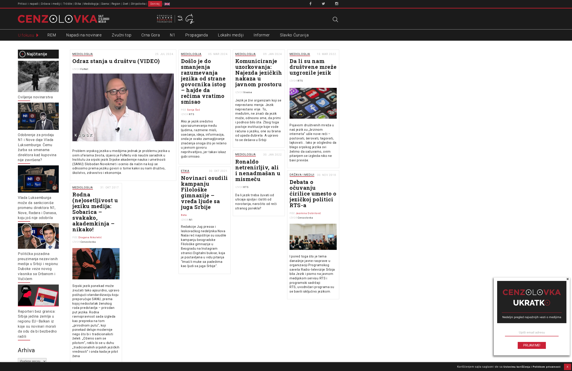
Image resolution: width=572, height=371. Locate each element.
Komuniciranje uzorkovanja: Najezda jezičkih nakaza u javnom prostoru (258, 72)
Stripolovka (138, 3)
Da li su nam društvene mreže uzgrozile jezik (313, 66)
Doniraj (155, 3)
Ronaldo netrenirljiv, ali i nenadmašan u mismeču (257, 170)
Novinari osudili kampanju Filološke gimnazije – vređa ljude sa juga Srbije (204, 192)
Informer (262, 35)
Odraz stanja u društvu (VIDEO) (116, 61)
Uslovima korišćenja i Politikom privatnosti (531, 366)
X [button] (567, 366)
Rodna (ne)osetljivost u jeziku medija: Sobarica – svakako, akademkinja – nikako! (95, 212)
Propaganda (196, 35)
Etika (78, 3)
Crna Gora (150, 35)
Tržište (67, 3)
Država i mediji (51, 3)
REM (51, 35)
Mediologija (91, 3)
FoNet (84, 69)
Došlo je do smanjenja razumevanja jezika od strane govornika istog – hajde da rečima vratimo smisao (203, 81)
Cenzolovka (305, 217)
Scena (105, 3)
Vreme (247, 92)
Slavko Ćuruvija (294, 35)
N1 (172, 35)
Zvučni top (121, 35)
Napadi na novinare (84, 35)
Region (115, 3)
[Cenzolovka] (63, 18)
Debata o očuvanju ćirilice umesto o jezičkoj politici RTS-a (313, 193)
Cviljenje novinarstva (35, 97)
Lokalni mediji (231, 35)
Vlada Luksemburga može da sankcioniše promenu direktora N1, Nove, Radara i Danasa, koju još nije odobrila (37, 208)
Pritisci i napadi (28, 3)
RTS (191, 114)
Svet (125, 3)
